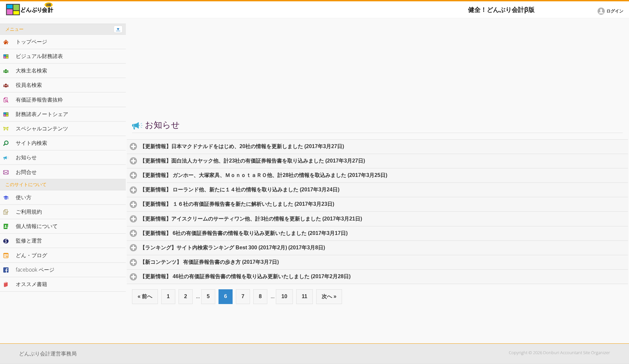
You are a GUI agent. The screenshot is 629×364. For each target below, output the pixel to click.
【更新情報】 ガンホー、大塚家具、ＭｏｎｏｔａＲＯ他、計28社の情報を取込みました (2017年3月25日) (294, 175)
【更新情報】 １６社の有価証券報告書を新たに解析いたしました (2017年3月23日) (267, 204)
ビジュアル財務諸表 (39, 56)
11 (304, 296)
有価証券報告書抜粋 (39, 99)
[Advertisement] (377, 69)
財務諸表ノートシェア (42, 114)
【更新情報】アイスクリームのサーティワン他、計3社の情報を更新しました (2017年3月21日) (281, 218)
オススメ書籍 (31, 284)
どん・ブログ (31, 255)
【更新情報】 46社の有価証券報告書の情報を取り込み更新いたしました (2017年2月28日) (275, 276)
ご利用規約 (29, 211)
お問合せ (26, 172)
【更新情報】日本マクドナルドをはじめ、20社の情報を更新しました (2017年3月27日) (272, 146)
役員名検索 (29, 84)
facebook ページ (35, 269)
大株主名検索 (31, 70)
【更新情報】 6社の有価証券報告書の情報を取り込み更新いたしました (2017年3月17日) (274, 233)
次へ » (329, 296)
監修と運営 (29, 240)
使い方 (23, 197)
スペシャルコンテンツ (42, 128)
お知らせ (26, 157)
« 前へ (145, 296)
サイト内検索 (31, 142)
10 (284, 296)
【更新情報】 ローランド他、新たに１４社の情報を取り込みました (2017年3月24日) (270, 189)
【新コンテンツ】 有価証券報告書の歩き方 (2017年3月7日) (240, 262)
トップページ (31, 41)
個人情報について (37, 226)
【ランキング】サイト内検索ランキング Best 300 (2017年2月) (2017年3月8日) (263, 247)
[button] (611, 11)
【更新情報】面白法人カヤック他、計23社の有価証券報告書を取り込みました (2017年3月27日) (283, 160)
